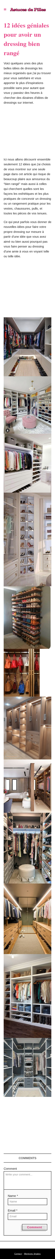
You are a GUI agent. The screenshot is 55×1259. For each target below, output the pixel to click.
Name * (13, 1196)
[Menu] (5, 9)
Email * (12, 1210)
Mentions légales (32, 1254)
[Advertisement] (27, 133)
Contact (18, 1254)
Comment (10, 1168)
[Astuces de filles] (28, 9)
